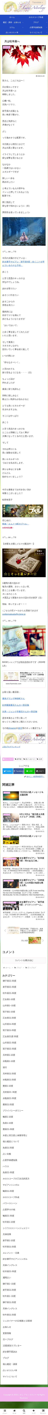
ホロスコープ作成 (11, 1197)
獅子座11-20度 (9, 1302)
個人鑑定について (11, 1141)
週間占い (7, 1278)
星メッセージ (30, 759)
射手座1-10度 (9, 1240)
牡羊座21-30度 (9, 1271)
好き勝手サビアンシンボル (15, 1259)
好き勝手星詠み (10, 1352)
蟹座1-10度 (8, 1086)
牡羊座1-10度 (9, 1222)
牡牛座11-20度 (9, 1315)
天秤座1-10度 (9, 1055)
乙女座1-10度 (9, 999)
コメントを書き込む (24, 960)
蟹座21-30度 (8, 1129)
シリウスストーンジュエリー (16, 1228)
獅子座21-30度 (9, 981)
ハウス (6, 1166)
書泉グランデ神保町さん (13, 698)
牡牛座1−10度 (9, 1296)
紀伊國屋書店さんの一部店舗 (15, 705)
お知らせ (7, 1327)
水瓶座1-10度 (9, 1061)
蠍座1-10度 (8, 1117)
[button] (40, 771)
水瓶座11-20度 (9, 1080)
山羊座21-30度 (9, 1043)
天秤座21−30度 (10, 1092)
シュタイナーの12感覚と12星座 (17, 1321)
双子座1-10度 (9, 1012)
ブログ (6, 1358)
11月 (40, 759)
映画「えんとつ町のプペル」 (15, 524)
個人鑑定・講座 (10, 1364)
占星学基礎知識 (10, 1160)
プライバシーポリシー (13, 1110)
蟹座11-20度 (8, 1104)
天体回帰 (7, 1234)
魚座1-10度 (8, 1123)
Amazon (12, 728)
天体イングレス (10, 1265)
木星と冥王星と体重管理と (15, 1135)
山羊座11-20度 (9, 1024)
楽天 (20, 728)
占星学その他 (9, 1209)
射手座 (19, 759)
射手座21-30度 (9, 987)
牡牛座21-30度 (9, 993)
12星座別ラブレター (12, 1346)
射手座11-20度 (9, 1290)
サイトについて (10, 1376)
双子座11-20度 (9, 1030)
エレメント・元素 (11, 1253)
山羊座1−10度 (9, 1005)
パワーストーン (10, 1203)
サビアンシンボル (11, 1185)
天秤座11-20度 (9, 1073)
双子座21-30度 (9, 1049)
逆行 (5, 1067)
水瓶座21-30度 (9, 1098)
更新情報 (7, 1333)
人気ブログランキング (11, 747)
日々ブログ (9, 759)
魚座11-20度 (8, 1148)
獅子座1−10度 (9, 1284)
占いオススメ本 (10, 1370)
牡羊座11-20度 (9, 1247)
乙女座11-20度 (9, 1018)
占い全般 (7, 1154)
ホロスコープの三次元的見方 (16, 1179)
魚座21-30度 (8, 1172)
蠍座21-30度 (8, 1216)
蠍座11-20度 (8, 1191)
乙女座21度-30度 (10, 1036)
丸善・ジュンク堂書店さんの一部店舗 (19, 711)
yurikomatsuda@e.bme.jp (13, 614)
